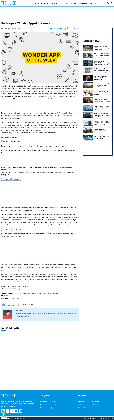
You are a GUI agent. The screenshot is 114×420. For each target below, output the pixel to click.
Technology (43, 401)
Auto (75, 3)
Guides (80, 405)
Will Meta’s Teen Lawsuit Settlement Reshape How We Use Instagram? (102, 77)
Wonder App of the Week (27, 305)
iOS (18, 298)
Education (83, 3)
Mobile (61, 3)
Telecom (42, 408)
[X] (54, 28)
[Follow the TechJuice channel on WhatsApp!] (4, 414)
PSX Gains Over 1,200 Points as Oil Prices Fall (102, 137)
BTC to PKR (95, 405)
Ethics (111, 418)
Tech (43, 3)
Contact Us (94, 418)
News (41, 405)
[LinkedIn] (57, 28)
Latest (36, 3)
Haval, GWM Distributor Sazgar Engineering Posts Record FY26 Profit (101, 115)
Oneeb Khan (19, 311)
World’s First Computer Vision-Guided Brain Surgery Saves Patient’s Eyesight (102, 62)
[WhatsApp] (61, 28)
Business (69, 3)
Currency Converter (84, 408)
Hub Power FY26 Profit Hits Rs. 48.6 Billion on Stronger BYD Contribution (102, 55)
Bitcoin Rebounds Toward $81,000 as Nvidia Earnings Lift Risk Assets (102, 48)
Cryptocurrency (55, 408)
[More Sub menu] (95, 3)
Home (30, 3)
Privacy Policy (103, 418)
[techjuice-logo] (9, 3)
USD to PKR (95, 401)
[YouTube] (16, 411)
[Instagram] (12, 411)
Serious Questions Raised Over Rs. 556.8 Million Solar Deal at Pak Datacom (101, 85)
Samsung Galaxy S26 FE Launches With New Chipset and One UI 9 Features (102, 122)
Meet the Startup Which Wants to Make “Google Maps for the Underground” (102, 70)
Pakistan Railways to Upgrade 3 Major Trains (101, 130)
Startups (53, 3)
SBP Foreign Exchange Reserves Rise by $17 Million (102, 100)
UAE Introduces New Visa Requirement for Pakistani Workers (101, 92)
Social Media (55, 405)
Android (13, 298)
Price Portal (81, 401)
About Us (86, 418)
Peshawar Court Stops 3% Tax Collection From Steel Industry (101, 107)
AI (47, 3)
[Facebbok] (3, 411)
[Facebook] (51, 28)
